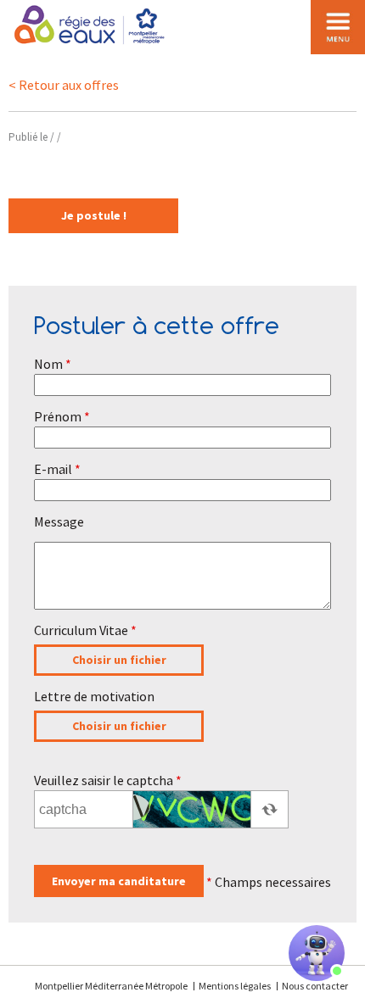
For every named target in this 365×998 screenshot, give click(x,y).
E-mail (57, 468)
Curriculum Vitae (85, 630)
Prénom (62, 416)
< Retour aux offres (63, 84)
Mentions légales (235, 985)
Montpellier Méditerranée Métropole (112, 985)
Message (59, 521)
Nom (52, 363)
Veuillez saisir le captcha (108, 780)
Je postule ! (93, 215)
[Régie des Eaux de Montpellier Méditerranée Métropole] (91, 24)
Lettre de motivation (94, 696)
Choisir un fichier (119, 659)
